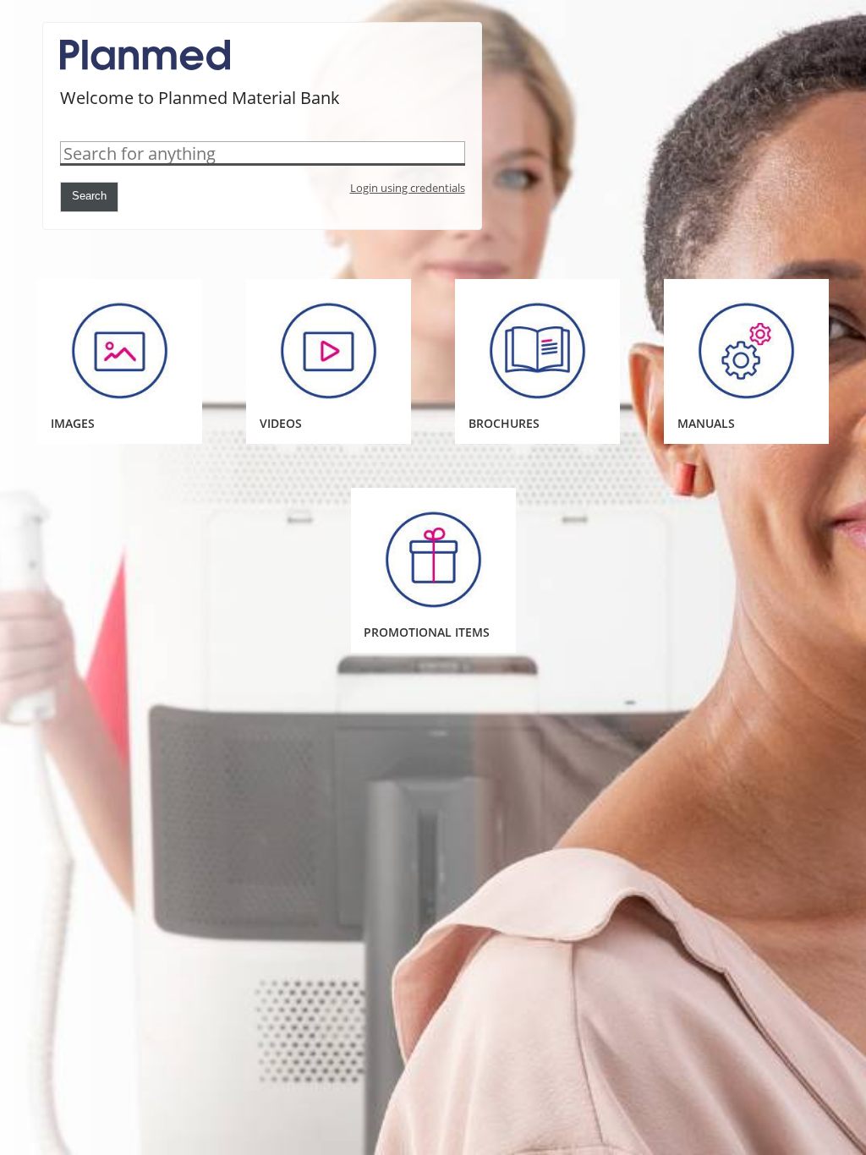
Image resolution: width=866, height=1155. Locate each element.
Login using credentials (407, 187)
